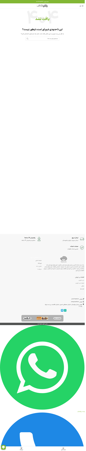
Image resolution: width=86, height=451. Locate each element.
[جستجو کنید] (27, 39)
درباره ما (40, 269)
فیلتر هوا (82, 289)
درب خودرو (81, 280)
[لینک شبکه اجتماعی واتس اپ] (65, 310)
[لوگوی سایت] (42, 6)
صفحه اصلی (39, 260)
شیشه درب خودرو (80, 283)
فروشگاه (40, 263)
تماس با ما (39, 266)
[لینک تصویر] (57, 318)
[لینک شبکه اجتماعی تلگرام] (62, 310)
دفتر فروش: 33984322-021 (42, 1)
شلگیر (82, 286)
